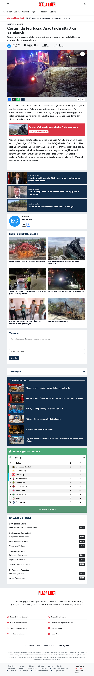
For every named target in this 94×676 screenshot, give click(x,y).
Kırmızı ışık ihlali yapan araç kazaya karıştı (66, 291)
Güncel (25, 12)
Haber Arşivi (55, 634)
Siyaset (35, 12)
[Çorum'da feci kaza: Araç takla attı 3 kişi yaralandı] (47, 73)
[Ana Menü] (8, 4)
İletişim (13, 670)
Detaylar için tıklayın (47, 509)
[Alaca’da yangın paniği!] (66, 309)
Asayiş (20, 24)
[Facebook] (28, 225)
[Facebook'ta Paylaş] (9, 99)
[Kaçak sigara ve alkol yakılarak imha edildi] (27, 248)
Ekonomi (11, 668)
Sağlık (21, 668)
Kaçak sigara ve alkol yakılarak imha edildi (27, 261)
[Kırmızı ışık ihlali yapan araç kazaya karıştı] (66, 279)
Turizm (44, 668)
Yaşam (44, 12)
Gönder (14, 358)
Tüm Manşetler (56, 628)
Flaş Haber (7, 12)
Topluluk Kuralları (41, 670)
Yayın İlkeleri (59, 670)
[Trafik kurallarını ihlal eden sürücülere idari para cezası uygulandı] (27, 279)
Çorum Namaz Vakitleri (18, 622)
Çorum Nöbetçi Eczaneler (19, 617)
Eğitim (53, 12)
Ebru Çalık (27, 219)
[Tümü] (84, 372)
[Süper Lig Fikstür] (84, 518)
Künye (25, 670)
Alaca (17, 12)
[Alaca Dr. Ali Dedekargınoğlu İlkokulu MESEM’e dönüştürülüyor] (27, 309)
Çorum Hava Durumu (58, 617)
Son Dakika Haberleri (17, 634)
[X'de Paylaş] (14, 99)
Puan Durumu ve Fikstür (18, 628)
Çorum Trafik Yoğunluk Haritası (62, 622)
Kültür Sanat (32, 668)
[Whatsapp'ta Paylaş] (18, 99)
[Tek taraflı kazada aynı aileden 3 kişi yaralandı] (66, 248)
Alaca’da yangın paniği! (58, 321)
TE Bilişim (79, 668)
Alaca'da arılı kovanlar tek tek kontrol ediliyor (48, 18)
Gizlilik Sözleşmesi (60, 668)
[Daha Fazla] (23, 99)
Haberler (10, 24)
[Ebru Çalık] (14, 221)
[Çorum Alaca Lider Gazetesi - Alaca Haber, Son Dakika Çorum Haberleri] (46, 4)
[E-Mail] (24, 225)
